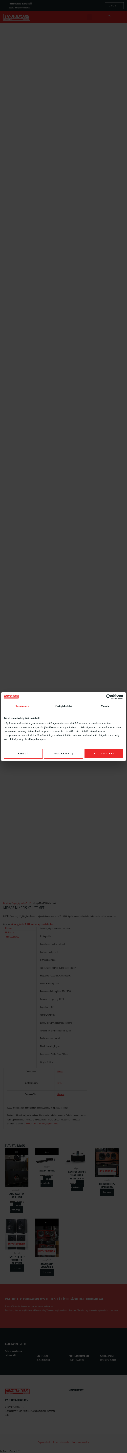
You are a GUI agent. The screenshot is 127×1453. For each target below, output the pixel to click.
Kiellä (23, 753)
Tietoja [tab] (105, 706)
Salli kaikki (104, 753)
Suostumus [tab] (22, 706)
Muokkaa (61, 753)
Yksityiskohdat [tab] (63, 706)
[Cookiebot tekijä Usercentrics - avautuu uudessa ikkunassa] (108, 696)
